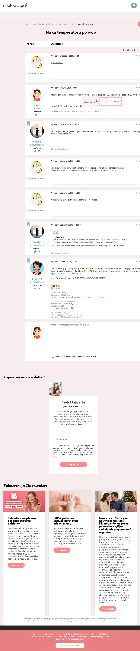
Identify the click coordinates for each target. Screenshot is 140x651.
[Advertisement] (10, 58)
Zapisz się (73, 464)
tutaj (55, 456)
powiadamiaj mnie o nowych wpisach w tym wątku (75, 356)
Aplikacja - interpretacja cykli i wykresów (50, 24)
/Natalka (37, 142)
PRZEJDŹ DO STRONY (70, 645)
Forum (27, 24)
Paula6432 (37, 279)
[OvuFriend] (15, 7)
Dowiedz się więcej (75, 639)
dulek (37, 105)
